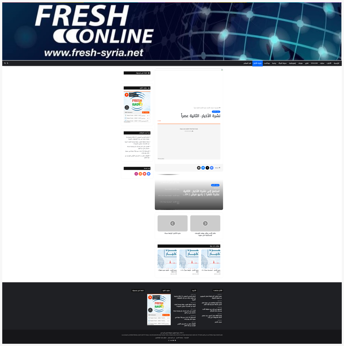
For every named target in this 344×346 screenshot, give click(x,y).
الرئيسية (336, 63)
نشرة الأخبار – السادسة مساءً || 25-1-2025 (210, 271)
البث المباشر (247, 63)
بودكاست (267, 63)
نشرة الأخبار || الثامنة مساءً (203, 191)
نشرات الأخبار (257, 63)
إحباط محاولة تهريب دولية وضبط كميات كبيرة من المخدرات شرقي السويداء (137, 143)
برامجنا (274, 63)
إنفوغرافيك (292, 63)
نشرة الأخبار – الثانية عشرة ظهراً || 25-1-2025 (167, 271)
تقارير (307, 63)
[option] (189, 192)
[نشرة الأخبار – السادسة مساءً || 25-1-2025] (210, 259)
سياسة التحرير (179, 338)
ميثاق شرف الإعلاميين (160, 338)
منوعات (300, 63)
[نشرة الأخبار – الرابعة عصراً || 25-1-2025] (188, 259)
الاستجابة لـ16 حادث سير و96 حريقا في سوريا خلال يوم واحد (137, 152)
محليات (322, 63)
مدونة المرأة (282, 63)
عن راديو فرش (171, 338)
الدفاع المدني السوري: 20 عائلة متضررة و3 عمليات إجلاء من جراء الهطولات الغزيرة (137, 138)
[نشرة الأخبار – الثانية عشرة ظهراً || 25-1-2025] (167, 259)
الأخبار (329, 63)
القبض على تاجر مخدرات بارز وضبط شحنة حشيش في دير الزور (138, 147)
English (314, 63)
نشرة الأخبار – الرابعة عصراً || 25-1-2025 (189, 271)
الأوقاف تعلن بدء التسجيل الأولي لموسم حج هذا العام (137, 157)
